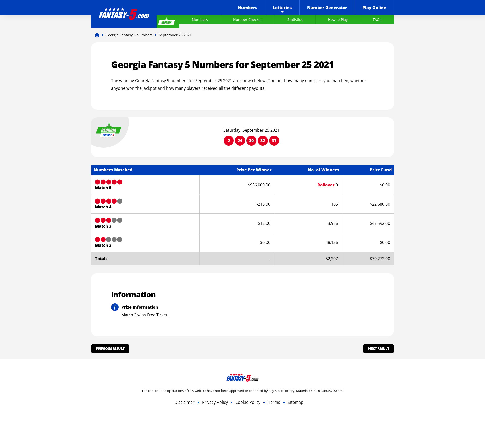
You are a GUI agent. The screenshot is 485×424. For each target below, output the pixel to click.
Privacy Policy (215, 402)
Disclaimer (184, 402)
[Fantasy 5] (97, 35)
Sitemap (295, 402)
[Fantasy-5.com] (124, 10)
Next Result (378, 348)
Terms (274, 402)
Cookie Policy (247, 402)
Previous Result (110, 348)
